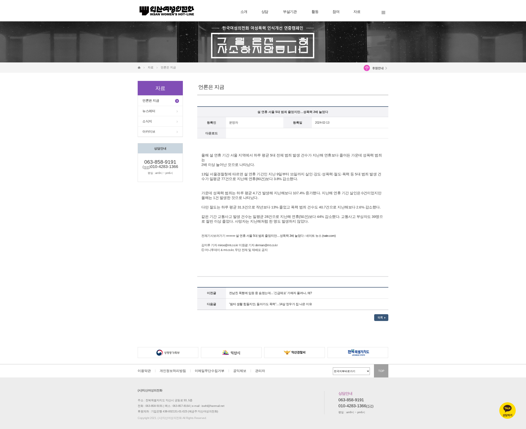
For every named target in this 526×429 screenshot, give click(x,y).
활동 (314, 12)
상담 (264, 12)
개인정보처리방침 (173, 370)
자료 (356, 12)
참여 (335, 12)
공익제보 (239, 370)
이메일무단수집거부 (209, 370)
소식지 (147, 121)
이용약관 (144, 370)
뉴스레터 (148, 111)
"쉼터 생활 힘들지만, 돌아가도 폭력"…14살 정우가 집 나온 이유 (270, 304)
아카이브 (148, 131)
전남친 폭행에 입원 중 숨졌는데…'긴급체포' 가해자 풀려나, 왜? (270, 293)
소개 (243, 12)
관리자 (260, 370)
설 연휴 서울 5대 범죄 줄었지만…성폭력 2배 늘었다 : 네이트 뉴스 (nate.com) (286, 235)
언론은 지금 (150, 100)
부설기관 (289, 12)
